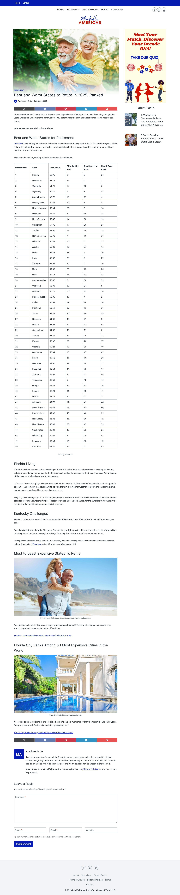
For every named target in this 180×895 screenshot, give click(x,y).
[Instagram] (164, 9)
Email (54, 830)
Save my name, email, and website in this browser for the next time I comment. (49, 837)
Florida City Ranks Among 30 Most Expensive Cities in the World (43, 732)
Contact (26, 3)
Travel (105, 9)
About (17, 3)
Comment (20, 797)
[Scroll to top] (173, 882)
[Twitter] (159, 9)
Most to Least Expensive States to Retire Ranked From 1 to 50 (42, 635)
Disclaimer (86, 875)
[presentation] (131, 119)
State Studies (90, 9)
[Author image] (15, 101)
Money (60, 9)
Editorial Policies (90, 769)
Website (90, 830)
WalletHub (19, 143)
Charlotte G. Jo (26, 101)
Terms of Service (77, 880)
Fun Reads (117, 9)
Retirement (73, 9)
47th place (36, 544)
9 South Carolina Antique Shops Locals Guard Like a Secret (152, 138)
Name (18, 830)
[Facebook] (154, 9)
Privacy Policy (100, 875)
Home (108, 880)
